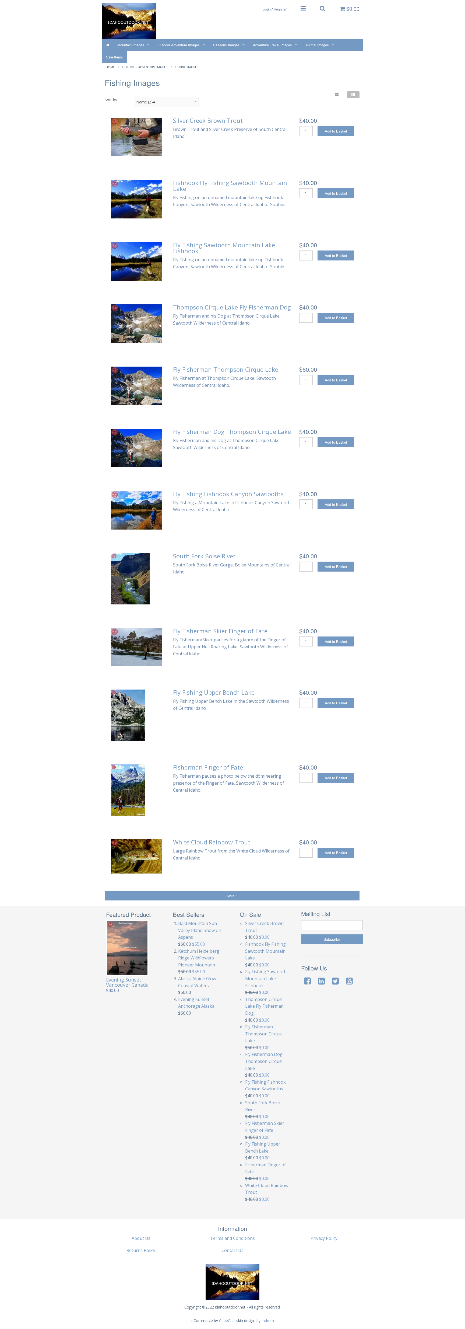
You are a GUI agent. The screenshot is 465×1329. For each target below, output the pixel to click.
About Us (141, 1238)
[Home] (107, 45)
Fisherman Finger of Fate (208, 767)
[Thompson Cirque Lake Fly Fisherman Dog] (136, 323)
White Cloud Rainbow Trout (211, 842)
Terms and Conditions (232, 1238)
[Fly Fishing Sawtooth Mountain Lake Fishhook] (136, 261)
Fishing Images (186, 67)
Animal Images (317, 44)
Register (280, 9)
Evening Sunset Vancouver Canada (127, 982)
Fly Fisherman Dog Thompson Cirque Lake (232, 431)
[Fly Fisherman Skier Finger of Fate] (136, 646)
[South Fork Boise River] (130, 578)
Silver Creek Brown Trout (208, 120)
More (231, 895)
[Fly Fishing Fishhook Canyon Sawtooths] (136, 510)
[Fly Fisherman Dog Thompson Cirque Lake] (136, 448)
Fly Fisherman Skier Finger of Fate (220, 631)
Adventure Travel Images (272, 44)
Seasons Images (226, 44)
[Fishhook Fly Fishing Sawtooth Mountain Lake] (136, 199)
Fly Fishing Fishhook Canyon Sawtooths (228, 494)
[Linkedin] (321, 980)
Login (266, 9)
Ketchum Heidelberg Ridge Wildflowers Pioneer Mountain (198, 958)
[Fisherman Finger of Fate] (128, 789)
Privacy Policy (324, 1238)
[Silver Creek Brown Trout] (136, 137)
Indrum (268, 1320)
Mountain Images (130, 44)
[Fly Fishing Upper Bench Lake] (128, 715)
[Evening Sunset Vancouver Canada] (127, 948)
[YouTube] (349, 980)
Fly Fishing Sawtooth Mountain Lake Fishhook (224, 248)
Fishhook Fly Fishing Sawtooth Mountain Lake (230, 186)
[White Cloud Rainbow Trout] (136, 856)
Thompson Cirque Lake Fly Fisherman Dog (232, 307)
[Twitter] (335, 980)
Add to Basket (336, 131)
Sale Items (114, 57)
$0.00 (352, 8)
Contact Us (232, 1250)
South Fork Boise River (204, 556)
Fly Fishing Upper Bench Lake (214, 692)
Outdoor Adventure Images (179, 44)
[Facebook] (307, 980)
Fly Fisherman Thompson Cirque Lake (225, 369)
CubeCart (227, 1320)
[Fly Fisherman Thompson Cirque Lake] (136, 385)
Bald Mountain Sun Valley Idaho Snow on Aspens (199, 930)
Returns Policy (140, 1250)
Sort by (111, 99)
